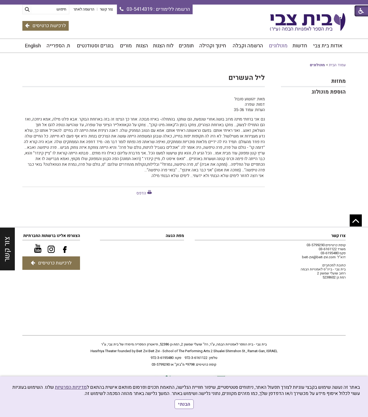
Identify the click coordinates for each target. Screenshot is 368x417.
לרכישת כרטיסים (49, 25)
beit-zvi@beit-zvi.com (319, 257)
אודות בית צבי (327, 46)
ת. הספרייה (58, 46)
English (33, 46)
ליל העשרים (246, 78)
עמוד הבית (337, 65)
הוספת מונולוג (328, 92)
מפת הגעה (175, 236)
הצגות (142, 46)
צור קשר (7, 248)
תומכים (186, 46)
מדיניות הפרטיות (71, 387)
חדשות (300, 46)
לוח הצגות (163, 46)
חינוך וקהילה (212, 46)
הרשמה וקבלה (248, 46)
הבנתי (184, 404)
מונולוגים (278, 46)
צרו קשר (338, 236)
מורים (126, 46)
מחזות (338, 81)
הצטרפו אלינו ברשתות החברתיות (51, 236)
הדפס (141, 193)
